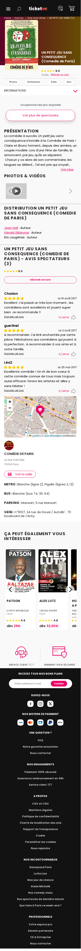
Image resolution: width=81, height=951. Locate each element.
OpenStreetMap (53, 435)
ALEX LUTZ (47, 601)
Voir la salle (23, 474)
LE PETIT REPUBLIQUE (18, 610)
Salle (54, 82)
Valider (59, 683)
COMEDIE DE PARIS (19, 454)
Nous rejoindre (40, 848)
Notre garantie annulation (40, 746)
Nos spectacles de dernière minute (40, 899)
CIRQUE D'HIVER (48, 610)
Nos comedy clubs (40, 892)
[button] (8, 9)
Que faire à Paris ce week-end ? (40, 905)
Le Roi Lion (40, 873)
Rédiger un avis (60, 74)
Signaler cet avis (14, 316)
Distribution (33, 82)
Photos (13, 82)
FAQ (40, 740)
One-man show (36, 18)
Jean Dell (11, 228)
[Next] (70, 589)
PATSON (13, 601)
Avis (69, 82)
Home (7, 18)
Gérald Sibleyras (16, 232)
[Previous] (10, 589)
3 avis (45, 74)
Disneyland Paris (40, 867)
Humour (19, 18)
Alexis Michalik (40, 886)
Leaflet (35, 435)
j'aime (64, 317)
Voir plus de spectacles (40, 115)
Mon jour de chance (40, 880)
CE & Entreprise (40, 937)
